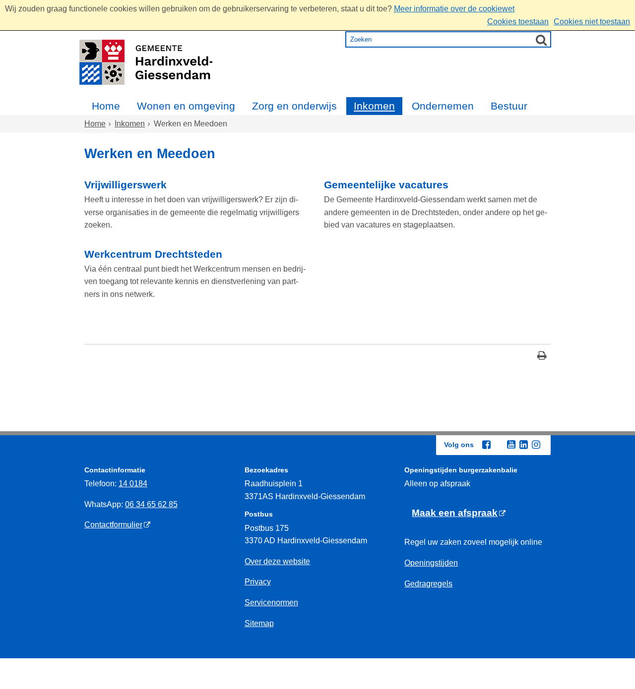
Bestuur (509, 106)
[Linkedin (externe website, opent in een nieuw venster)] (523, 444)
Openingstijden (431, 563)
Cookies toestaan (518, 21)
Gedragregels (428, 583)
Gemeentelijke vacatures (386, 184)
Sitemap (259, 623)
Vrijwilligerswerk (125, 184)
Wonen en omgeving (186, 106)
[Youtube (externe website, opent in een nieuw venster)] (511, 444)
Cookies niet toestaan (592, 21)
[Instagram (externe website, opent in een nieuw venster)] (535, 444)
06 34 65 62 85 (151, 504)
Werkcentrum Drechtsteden (153, 254)
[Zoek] (541, 39)
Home (106, 106)
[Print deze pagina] (542, 356)
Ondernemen (443, 106)
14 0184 (133, 483)
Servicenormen (271, 602)
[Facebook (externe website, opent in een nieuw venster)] (486, 444)
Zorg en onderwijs (294, 106)
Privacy (258, 581)
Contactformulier (113, 524)
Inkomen (374, 106)
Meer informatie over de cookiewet (454, 8)
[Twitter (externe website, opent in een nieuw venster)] (498, 445)
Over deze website (277, 561)
